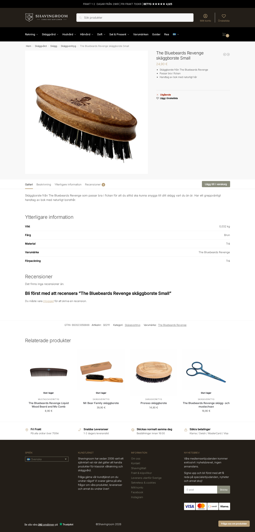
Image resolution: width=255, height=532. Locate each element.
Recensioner (94, 184)
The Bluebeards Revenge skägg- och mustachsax (206, 404)
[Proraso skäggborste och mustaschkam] (224, 54)
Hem (28, 46)
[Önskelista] (67, 353)
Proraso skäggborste (154, 403)
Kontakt (135, 463)
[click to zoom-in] (86, 112)
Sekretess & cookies (143, 482)
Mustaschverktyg (48, 399)
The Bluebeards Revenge (172, 324)
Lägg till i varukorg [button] (154, 414)
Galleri (29, 184)
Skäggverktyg (68, 46)
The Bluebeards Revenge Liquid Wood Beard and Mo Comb (49, 404)
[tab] (30, 184)
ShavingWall (138, 468)
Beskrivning (43, 184)
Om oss (135, 458)
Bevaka (48, 418)
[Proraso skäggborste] (228, 54)
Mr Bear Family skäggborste (101, 403)
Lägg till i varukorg (216, 184)
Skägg (53, 46)
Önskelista (224, 20)
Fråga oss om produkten (234, 523)
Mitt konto (205, 20)
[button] (226, 34)
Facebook (137, 492)
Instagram (137, 497)
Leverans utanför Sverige (146, 478)
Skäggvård (41, 46)
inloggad (48, 301)
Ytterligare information (68, 184)
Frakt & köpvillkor (141, 473)
